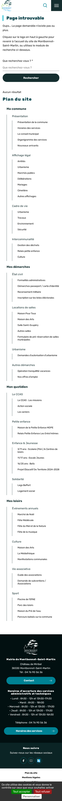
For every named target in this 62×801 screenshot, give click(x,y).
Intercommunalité (23, 239)
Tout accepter (21, 791)
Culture (21, 256)
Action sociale (25, 406)
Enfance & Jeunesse (25, 443)
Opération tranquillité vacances (34, 371)
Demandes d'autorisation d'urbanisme (37, 355)
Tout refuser (42, 791)
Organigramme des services (32, 139)
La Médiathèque (26, 553)
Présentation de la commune (33, 122)
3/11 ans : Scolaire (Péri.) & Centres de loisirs (38, 450)
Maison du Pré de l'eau (29, 611)
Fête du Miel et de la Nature (32, 526)
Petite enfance (21, 421)
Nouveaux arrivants (28, 145)
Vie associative (21, 569)
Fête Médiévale (26, 520)
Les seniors (23, 412)
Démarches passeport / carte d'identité (38, 286)
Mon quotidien (17, 387)
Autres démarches (23, 365)
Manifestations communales (32, 559)
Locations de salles (24, 307)
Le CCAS (17, 394)
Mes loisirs (14, 501)
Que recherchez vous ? (18, 60)
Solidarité (18, 479)
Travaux (22, 217)
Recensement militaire (29, 292)
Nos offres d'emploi (28, 376)
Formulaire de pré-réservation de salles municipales (38, 338)
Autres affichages (27, 196)
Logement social (26, 491)
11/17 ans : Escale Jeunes (31, 457)
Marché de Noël (26, 514)
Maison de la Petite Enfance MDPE (35, 427)
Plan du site (31, 773)
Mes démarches (18, 267)
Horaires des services (29, 128)
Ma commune (16, 109)
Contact (29, 680)
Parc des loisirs (25, 605)
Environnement (26, 223)
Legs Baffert (24, 485)
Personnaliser (31, 796)
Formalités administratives (31, 280)
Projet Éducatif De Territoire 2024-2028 (38, 469)
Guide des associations (30, 575)
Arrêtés (21, 161)
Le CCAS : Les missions (30, 400)
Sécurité (22, 229)
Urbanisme (23, 167)
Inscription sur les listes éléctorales (36, 297)
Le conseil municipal (28, 133)
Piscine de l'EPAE (26, 599)
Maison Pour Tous (27, 313)
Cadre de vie (20, 206)
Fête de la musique (27, 531)
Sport (15, 593)
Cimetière (23, 190)
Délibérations (24, 178)
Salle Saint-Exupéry (28, 325)
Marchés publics (26, 173)
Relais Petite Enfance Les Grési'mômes (38, 433)
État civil (17, 274)
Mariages (22, 184)
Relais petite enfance (29, 251)
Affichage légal (21, 155)
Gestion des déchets (28, 245)
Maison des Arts (26, 319)
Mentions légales (31, 777)
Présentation (20, 116)
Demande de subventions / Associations (32, 582)
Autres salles (24, 331)
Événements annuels (25, 508)
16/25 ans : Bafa (26, 463)
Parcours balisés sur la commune (35, 616)
